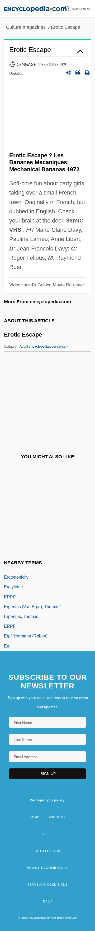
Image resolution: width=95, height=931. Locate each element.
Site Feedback (47, 851)
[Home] (35, 8)
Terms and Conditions (47, 884)
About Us (57, 817)
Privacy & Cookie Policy (47, 867)
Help (47, 834)
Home (34, 817)
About (44, 346)
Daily (47, 901)
